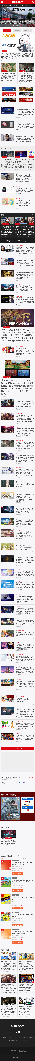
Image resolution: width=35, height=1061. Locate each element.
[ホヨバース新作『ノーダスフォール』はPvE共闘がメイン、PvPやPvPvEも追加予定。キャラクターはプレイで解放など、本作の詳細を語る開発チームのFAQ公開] (26, 67)
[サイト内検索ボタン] (33, 2)
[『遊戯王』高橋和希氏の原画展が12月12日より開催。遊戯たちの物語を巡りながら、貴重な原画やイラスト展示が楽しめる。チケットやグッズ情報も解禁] (7, 273)
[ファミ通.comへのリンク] (17, 2)
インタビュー (5, 19)
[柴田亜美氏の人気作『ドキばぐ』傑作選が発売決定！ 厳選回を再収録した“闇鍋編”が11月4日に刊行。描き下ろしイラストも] (7, 724)
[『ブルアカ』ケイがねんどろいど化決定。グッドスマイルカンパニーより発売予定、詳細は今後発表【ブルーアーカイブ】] (17, 43)
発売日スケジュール (27, 5)
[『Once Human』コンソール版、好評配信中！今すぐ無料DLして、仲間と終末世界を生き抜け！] (8, 834)
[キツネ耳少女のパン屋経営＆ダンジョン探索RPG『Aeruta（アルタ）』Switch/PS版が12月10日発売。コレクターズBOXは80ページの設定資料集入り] (7, 533)
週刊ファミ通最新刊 (8, 795)
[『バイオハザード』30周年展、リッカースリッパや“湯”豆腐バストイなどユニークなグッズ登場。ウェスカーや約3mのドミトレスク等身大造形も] (7, 124)
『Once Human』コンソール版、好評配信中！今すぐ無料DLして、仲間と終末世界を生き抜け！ (8, 842)
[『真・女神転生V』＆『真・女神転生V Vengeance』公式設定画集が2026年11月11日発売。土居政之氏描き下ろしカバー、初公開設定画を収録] (7, 299)
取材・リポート (19, 427)
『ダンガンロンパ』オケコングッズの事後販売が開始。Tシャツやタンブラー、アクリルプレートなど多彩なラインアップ (25, 191)
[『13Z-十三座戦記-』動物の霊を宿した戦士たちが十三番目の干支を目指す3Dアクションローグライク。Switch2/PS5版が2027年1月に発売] (7, 621)
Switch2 (6, 5)
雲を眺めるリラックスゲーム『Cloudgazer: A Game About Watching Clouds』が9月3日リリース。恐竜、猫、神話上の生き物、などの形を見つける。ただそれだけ (25, 586)
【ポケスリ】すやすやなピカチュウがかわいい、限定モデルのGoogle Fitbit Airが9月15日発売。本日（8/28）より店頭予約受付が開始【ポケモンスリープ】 (25, 113)
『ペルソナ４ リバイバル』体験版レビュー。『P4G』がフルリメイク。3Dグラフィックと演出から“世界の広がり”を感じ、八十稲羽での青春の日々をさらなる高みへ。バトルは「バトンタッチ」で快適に (21, 163)
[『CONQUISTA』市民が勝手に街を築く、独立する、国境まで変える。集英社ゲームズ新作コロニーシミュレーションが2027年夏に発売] (8, 67)
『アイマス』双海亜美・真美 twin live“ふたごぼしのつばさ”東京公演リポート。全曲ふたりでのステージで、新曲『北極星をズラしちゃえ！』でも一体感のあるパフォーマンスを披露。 (25, 432)
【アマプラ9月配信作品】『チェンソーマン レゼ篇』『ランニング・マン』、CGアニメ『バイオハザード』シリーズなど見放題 (24, 288)
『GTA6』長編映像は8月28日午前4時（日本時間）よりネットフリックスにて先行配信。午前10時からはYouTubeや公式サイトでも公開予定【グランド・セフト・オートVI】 (25, 671)
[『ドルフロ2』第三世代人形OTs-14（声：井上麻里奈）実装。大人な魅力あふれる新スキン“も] (7, 483)
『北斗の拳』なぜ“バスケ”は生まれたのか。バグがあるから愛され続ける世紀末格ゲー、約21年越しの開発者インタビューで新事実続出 (25, 737)
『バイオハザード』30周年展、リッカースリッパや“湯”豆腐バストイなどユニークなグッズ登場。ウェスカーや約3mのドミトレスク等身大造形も (25, 126)
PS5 (14, 5)
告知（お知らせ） (20, 296)
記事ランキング (27, 31)
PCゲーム (18, 5)
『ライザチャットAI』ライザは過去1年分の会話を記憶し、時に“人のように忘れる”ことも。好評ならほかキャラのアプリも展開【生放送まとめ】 (25, 684)
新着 (2, 5)
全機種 (3, 783)
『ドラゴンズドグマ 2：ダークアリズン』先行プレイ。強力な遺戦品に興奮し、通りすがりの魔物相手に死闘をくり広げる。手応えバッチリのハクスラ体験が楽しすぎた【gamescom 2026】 (7, 163)
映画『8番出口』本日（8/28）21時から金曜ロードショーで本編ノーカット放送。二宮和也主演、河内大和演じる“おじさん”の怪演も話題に (25, 139)
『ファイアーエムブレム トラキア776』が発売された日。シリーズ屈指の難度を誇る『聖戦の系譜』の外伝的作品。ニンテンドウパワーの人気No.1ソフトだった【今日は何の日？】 (17, 387)
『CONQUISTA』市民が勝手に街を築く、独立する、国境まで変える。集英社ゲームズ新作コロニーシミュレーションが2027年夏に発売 (8, 77)
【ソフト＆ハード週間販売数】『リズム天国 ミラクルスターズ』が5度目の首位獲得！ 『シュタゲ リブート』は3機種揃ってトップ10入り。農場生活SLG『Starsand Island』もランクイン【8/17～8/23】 (25, 498)
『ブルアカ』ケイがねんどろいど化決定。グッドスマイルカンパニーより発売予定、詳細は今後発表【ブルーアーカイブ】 (17, 56)
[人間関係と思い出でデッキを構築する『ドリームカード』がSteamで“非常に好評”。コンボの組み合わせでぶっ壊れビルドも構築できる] (7, 609)
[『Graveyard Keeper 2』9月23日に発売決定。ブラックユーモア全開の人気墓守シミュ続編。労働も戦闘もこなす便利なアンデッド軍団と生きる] (7, 558)
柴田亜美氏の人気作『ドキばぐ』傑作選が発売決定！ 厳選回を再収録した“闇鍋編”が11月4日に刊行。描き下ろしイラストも (25, 725)
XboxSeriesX (13, 786)
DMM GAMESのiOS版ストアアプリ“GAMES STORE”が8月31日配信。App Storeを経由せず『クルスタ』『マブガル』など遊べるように (25, 573)
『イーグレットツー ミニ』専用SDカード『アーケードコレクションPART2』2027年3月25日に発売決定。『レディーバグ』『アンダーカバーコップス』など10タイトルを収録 (25, 472)
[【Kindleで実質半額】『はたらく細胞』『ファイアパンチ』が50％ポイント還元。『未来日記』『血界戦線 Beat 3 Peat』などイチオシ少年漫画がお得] (7, 349)
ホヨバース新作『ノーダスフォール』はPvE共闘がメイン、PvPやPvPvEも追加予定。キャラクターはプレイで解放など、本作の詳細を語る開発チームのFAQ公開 (26, 77)
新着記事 (17, 31)
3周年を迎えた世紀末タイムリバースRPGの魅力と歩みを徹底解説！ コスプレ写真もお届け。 (25, 547)
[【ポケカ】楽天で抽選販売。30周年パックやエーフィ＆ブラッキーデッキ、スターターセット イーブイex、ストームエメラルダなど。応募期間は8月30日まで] (26, 956)
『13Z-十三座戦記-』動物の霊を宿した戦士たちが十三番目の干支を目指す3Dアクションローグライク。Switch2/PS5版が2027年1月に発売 (25, 622)
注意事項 (31, 1037)
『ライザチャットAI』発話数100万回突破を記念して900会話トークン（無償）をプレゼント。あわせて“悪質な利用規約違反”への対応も (24, 522)
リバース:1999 (21, 544)
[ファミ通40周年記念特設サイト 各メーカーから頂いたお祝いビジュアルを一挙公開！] (7, 698)
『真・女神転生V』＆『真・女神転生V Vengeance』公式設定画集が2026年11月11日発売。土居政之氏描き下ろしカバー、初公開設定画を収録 (25, 301)
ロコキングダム (21, 630)
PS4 (24, 783)
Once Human (8, 837)
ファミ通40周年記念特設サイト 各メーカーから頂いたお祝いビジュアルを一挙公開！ (25, 699)
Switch (10, 5)
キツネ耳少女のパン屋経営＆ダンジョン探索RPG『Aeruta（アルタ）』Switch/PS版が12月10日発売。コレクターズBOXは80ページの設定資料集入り (25, 535)
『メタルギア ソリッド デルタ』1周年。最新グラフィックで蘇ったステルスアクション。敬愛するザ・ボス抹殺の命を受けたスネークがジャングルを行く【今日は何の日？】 (25, 445)
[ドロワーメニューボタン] (2, 2)
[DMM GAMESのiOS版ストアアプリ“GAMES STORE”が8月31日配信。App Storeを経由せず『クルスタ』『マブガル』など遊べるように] (7, 572)
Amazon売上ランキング (10, 856)
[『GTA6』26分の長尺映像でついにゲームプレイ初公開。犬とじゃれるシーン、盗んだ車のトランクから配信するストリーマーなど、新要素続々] (14, 220)
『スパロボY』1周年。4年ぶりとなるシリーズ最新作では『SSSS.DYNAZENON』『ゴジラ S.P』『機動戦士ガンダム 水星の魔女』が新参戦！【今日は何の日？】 (25, 459)
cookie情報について (14, 1040)
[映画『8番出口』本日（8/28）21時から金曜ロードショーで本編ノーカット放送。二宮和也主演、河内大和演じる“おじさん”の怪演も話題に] (7, 137)
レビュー (4, 157)
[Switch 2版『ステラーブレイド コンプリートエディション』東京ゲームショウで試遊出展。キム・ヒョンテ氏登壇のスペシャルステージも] (7, 509)
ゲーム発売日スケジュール (11, 778)
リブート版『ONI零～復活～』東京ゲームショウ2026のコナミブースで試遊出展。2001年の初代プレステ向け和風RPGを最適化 (25, 599)
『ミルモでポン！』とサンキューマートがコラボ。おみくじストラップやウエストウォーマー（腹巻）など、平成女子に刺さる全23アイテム (25, 203)
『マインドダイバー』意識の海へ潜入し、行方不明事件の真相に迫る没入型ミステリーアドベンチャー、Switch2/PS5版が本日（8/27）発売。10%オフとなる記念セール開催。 (25, 713)
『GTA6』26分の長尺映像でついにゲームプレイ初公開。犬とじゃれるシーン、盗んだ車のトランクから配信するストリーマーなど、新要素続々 (14, 230)
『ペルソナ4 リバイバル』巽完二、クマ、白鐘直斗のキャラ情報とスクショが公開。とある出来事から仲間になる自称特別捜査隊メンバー (25, 646)
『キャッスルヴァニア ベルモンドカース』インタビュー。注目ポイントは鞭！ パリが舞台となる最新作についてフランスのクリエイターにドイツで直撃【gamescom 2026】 (17, 335)
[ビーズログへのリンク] (23, 1051)
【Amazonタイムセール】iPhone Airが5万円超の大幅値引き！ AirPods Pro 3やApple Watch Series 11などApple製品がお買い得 (25, 658)
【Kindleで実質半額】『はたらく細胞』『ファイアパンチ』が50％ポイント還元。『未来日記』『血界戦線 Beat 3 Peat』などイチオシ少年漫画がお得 (25, 351)
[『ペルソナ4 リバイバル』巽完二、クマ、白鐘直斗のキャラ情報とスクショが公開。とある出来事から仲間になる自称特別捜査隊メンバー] (7, 645)
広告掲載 (23, 1040)
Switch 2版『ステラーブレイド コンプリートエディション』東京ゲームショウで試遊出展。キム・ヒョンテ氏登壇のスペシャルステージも (25, 510)
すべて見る (31, 214)
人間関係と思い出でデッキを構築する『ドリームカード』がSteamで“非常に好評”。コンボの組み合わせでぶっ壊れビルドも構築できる (25, 611)
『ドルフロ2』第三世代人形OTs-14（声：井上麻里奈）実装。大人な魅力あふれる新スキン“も (25, 484)
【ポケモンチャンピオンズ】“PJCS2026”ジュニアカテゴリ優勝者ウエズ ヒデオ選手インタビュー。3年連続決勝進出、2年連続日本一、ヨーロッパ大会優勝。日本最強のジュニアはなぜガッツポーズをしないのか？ (25, 178)
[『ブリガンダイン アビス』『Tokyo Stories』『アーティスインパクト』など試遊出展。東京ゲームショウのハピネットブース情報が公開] (7, 261)
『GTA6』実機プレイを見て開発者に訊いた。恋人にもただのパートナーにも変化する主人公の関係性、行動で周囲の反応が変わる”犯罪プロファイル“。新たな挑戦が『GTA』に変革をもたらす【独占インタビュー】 (17, 22)
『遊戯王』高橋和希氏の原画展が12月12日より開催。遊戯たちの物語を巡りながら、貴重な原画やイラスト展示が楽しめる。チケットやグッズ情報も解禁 (25, 276)
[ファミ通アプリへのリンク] (12, 1051)
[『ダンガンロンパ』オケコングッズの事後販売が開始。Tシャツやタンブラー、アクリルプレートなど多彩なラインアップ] (7, 189)
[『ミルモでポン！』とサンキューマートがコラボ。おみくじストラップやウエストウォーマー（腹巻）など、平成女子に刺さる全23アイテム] (7, 201)
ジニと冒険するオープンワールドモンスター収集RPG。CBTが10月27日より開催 (25, 634)
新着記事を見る (17, 748)
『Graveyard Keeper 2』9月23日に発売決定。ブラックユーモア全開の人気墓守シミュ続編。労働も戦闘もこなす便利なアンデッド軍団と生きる (25, 561)
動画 (2, 215)
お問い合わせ (4, 1037)
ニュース (4, 51)
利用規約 (25, 1037)
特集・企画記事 (19, 245)
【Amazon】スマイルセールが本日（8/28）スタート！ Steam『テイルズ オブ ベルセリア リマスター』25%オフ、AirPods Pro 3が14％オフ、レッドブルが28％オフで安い (25, 250)
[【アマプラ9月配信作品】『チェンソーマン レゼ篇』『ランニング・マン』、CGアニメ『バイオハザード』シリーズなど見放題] (7, 287)
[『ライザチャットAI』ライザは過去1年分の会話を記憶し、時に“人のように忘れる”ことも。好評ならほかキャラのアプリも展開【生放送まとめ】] (7, 682)
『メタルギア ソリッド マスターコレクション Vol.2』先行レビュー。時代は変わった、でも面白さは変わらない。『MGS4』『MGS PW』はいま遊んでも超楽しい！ (8, 1010)
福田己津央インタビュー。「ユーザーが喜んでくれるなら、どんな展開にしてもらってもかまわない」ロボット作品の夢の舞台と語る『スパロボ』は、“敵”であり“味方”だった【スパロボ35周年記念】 (8, 965)
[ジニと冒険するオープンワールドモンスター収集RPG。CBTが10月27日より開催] (7, 633)
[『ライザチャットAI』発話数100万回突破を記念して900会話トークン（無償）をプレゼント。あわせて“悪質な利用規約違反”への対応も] (7, 521)
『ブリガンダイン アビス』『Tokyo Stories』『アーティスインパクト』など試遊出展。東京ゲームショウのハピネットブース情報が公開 (25, 263)
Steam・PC (5, 786)
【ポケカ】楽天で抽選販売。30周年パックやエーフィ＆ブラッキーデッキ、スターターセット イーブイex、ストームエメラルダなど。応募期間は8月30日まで (26, 965)
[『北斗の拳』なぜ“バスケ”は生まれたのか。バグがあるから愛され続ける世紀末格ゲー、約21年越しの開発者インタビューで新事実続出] (7, 736)
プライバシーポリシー (15, 1037)
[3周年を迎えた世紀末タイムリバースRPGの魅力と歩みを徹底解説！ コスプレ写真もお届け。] (7, 546)
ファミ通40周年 (21, 696)
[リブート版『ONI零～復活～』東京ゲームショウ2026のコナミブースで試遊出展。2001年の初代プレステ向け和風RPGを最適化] (7, 597)
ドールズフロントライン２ (24, 481)
